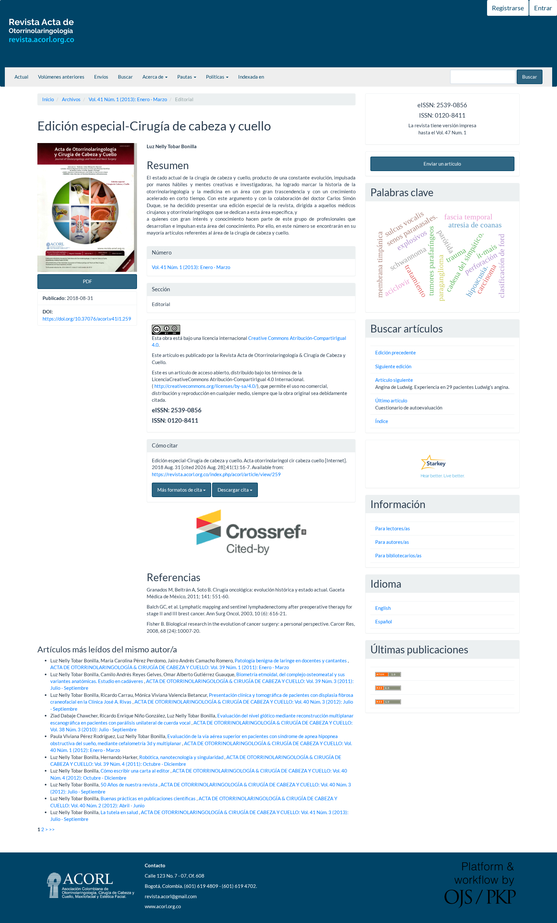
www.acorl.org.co (163, 906)
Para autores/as (392, 542)
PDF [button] (87, 281)
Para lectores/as (392, 528)
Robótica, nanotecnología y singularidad (181, 757)
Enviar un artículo (442, 164)
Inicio (48, 99)
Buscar (125, 77)
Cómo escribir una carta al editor (136, 771)
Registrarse (508, 8)
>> (52, 829)
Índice (381, 421)
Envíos (101, 77)
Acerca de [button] (153, 77)
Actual (21, 77)
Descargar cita (234, 490)
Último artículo (391, 400)
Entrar (543, 8)
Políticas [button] (215, 77)
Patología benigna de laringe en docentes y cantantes (291, 660)
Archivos (71, 99)
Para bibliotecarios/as (398, 555)
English (383, 608)
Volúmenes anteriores (61, 77)
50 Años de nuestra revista (130, 784)
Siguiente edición (393, 366)
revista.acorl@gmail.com (171, 896)
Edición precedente (395, 352)
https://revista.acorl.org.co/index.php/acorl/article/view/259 (216, 474)
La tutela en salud (120, 812)
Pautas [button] (185, 77)
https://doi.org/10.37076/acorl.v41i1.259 (87, 319)
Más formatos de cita (180, 490)
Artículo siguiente (394, 380)
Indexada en (251, 77)
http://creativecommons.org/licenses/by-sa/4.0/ (205, 386)
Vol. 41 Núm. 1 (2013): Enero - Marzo (128, 99)
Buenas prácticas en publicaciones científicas (149, 798)
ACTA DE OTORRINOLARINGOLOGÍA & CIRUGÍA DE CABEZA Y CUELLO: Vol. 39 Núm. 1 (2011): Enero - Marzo (169, 667)
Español (383, 621)
